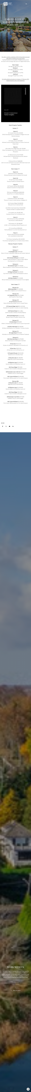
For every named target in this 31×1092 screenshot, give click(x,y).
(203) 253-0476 (16, 990)
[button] (15, 983)
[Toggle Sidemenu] (26, 3)
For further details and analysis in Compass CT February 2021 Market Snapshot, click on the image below (15, 79)
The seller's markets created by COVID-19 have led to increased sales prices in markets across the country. (15, 57)
